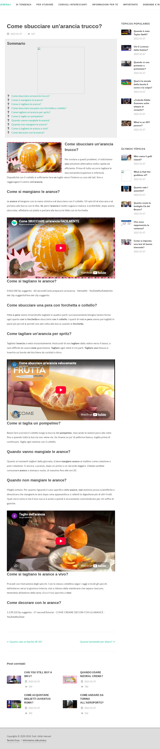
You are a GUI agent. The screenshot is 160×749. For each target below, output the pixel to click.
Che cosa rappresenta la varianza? (141, 225)
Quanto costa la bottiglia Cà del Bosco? (142, 206)
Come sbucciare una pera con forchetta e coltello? (38, 108)
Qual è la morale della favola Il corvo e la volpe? (143, 84)
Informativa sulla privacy (34, 740)
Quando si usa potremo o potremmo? (141, 65)
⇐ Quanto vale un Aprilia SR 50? (24, 642)
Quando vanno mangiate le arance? (30, 120)
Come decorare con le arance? (27, 132)
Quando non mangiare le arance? (29, 124)
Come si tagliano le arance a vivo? (29, 128)
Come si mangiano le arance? (27, 100)
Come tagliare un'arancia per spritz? (30, 112)
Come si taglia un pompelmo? (27, 116)
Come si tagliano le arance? (26, 104)
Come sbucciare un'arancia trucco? (30, 96)
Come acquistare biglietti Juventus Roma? (37, 699)
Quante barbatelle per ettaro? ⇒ (97, 642)
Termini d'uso (13, 740)
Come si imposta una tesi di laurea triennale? (143, 244)
